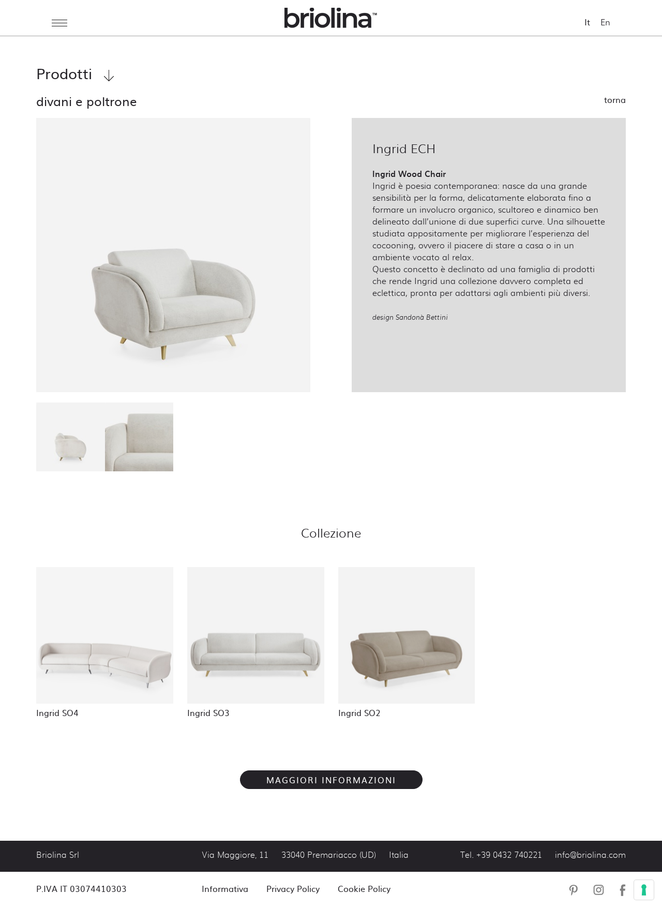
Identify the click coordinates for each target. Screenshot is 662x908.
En (605, 22)
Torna (615, 99)
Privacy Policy (293, 888)
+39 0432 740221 (509, 855)
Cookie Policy (364, 888)
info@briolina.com (590, 855)
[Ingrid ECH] (173, 255)
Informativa (225, 888)
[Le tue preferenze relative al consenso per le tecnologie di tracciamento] (644, 890)
